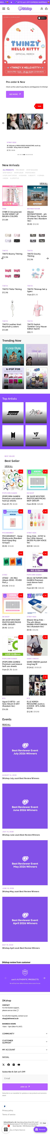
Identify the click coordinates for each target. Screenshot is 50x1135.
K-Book (5, 178)
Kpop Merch (7, 173)
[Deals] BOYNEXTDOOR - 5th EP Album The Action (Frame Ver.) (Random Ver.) (37, 216)
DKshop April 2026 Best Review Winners (21, 948)
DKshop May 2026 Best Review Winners (20, 891)
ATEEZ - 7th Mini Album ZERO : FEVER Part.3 (12, 580)
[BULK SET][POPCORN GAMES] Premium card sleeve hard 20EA (37, 581)
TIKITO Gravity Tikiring (34, 255)
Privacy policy (7, 1110)
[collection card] (13, 355)
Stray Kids (31, 533)
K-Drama (41, 175)
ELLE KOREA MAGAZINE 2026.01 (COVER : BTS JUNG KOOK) (36, 705)
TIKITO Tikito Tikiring (12, 289)
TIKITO (5, 251)
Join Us (23, 1087)
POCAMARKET (8, 533)
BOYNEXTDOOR (33, 209)
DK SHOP (30, 493)
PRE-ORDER (20, 170)
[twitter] (3, 1064)
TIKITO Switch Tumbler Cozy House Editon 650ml (37, 326)
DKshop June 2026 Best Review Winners (21, 835)
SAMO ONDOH (33, 659)
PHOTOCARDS (30, 173)
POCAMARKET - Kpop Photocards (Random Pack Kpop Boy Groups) (12, 539)
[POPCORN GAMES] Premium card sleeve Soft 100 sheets (12, 664)
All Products (8, 170)
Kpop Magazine (32, 170)
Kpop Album (18, 173)
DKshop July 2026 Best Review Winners (20, 778)
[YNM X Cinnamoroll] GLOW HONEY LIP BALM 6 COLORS (12, 214)
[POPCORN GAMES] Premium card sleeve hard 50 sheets (12, 498)
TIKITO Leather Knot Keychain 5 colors (11, 325)
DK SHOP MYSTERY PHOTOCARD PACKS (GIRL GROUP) (11, 622)
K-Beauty (31, 175)
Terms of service (8, 1115)
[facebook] (8, 1064)
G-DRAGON (11, 142)
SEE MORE (13, 94)
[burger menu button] (3, 8)
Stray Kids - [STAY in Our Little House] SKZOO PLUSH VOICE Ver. (36, 539)
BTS (3, 698)
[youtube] (18, 1064)
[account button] (41, 8)
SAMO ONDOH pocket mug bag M (37, 663)
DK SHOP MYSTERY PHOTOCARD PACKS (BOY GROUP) (36, 498)
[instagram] (13, 1064)
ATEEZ (4, 575)
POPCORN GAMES (9, 493)
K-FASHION (22, 175)
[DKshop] (25, 9)
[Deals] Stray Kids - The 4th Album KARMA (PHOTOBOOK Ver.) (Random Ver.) (37, 623)
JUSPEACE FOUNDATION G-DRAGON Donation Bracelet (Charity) (24, 146)
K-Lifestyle (14, 178)
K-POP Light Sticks (10, 175)
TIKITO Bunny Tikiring (12, 254)
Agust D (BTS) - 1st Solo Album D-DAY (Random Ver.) (11, 704)
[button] (46, 8)
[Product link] (25, 127)
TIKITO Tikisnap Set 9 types (37, 290)
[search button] (8, 8)
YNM (4, 209)
